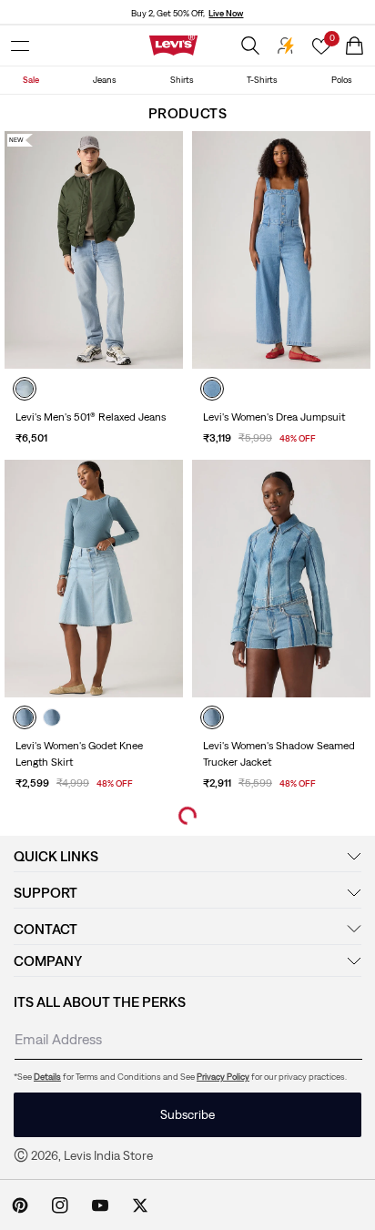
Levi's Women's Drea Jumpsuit (274, 417)
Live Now (225, 13)
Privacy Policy (223, 1077)
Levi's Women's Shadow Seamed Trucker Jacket (279, 753)
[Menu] (20, 45)
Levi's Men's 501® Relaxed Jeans (90, 417)
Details (47, 1077)
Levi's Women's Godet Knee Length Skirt (79, 753)
